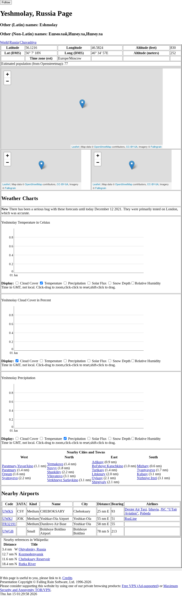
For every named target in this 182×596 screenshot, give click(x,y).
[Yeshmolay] (82, 103)
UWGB (8, 531)
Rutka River (27, 564)
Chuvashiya (28, 42)
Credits (67, 578)
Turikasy (98, 470)
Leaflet (75, 146)
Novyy (52, 468)
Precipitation (77, 283)
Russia (14, 42)
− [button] (7, 81)
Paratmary (9, 470)
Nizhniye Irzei (147, 478)
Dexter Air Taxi (136, 509)
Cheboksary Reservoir (34, 559)
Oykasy (97, 478)
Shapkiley (54, 472)
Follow (6, 2)
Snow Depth (122, 283)
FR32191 (9, 524)
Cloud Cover (29, 283)
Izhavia (153, 509)
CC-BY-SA (131, 146)
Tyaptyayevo (146, 470)
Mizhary (143, 466)
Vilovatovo (55, 476)
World (4, 42)
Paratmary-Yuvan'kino (17, 466)
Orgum (7, 474)
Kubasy (142, 474)
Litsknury (98, 474)
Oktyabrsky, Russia (32, 549)
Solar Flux (99, 283)
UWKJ (7, 519)
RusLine (131, 519)
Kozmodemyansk (31, 554)
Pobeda (145, 513)
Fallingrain (156, 146)
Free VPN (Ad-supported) (140, 586)
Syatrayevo (10, 478)
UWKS (7, 511)
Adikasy (98, 462)
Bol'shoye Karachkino (107, 466)
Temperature (53, 283)
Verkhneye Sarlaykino (62, 480)
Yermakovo (55, 464)
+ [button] (7, 74)
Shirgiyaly (99, 482)
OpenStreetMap (102, 146)
